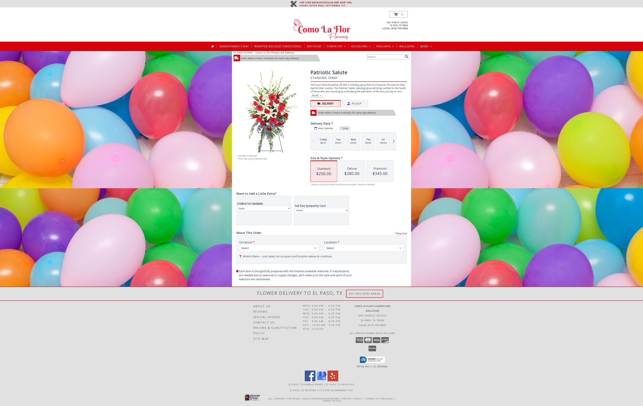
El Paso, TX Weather (303, 390)
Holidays (383, 46)
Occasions (359, 46)
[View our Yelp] (333, 380)
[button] (399, 14)
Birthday (314, 46)
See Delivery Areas (365, 294)
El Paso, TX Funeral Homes (306, 384)
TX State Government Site (336, 390)
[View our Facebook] (310, 380)
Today (344, 128)
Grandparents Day (234, 46)
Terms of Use (332, 400)
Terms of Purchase (379, 398)
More (424, 46)
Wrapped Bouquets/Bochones (278, 46)
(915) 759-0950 (399, 28)
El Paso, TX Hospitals (340, 384)
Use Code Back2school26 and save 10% (326, 2)
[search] (406, 56)
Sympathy (334, 46)
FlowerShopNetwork (324, 398)
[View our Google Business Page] (321, 380)
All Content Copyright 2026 (288, 398)
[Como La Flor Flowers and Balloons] (321, 26)
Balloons (407, 46)
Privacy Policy (352, 398)
